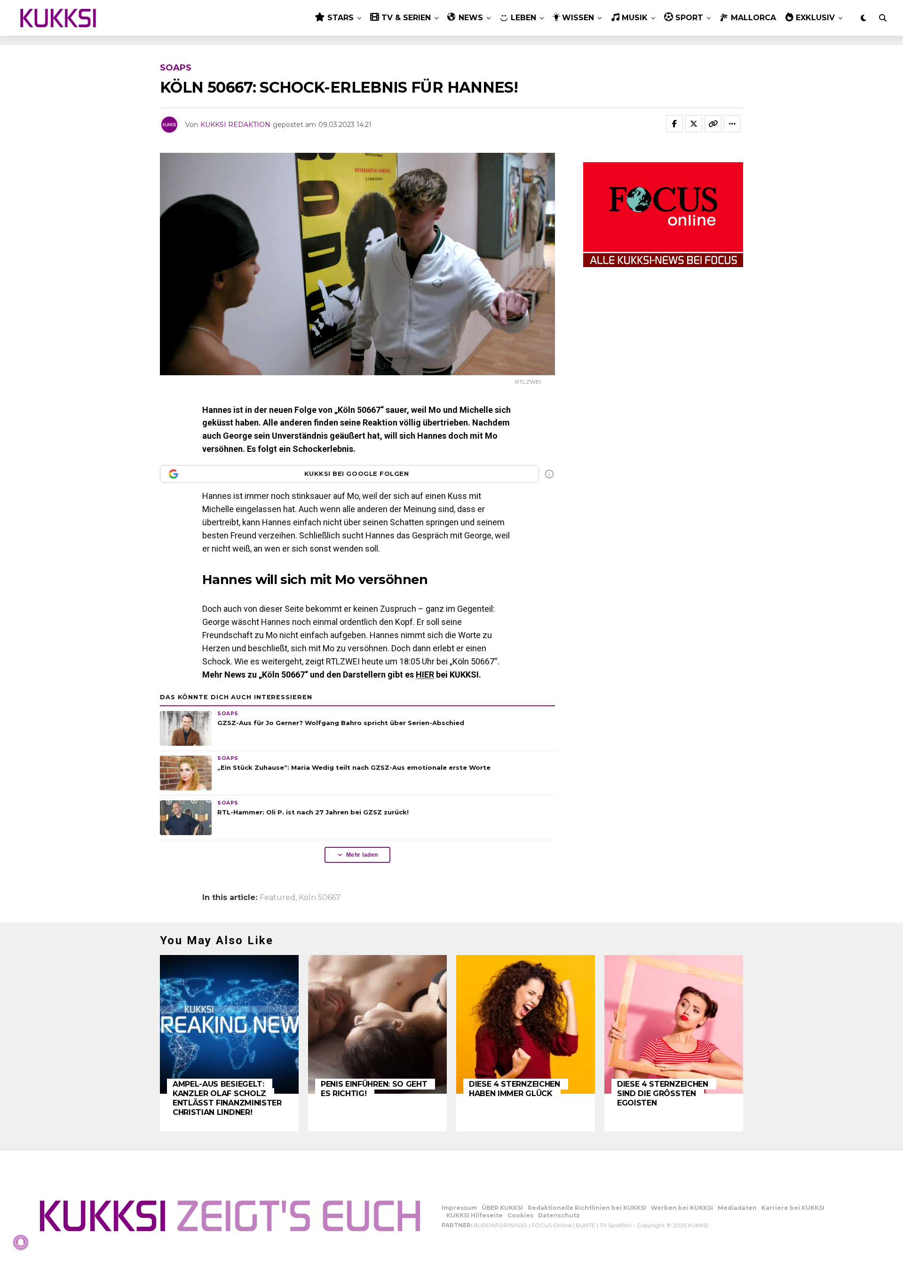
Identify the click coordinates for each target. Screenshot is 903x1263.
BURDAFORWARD (500, 1225)
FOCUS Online (551, 1225)
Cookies (520, 1215)
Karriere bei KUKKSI (792, 1207)
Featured (277, 897)
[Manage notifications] (20, 1242)
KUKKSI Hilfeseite (474, 1215)
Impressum (459, 1207)
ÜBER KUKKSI (502, 1207)
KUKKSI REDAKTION (235, 124)
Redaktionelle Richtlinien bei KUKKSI (587, 1207)
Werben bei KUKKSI (682, 1207)
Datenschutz (559, 1215)
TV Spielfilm (616, 1225)
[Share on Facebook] (674, 123)
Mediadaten (737, 1207)
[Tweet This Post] (693, 123)
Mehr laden (362, 855)
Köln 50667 (320, 897)
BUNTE (585, 1225)
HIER (425, 674)
